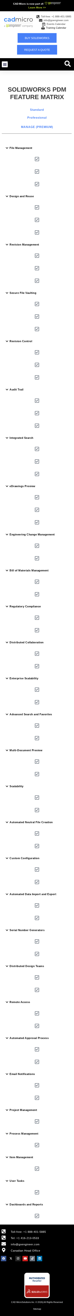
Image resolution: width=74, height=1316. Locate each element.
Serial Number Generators (27, 930)
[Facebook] (3, 1258)
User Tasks (17, 1180)
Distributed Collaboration (27, 642)
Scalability (17, 786)
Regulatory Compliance (25, 606)
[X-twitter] (10, 1258)
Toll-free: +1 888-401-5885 (28, 1231)
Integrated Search (21, 437)
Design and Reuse (22, 196)
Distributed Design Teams (27, 966)
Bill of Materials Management (29, 570)
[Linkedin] (39, 1258)
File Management (21, 147)
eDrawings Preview (22, 486)
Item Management (21, 1157)
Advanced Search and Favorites (31, 714)
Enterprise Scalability (24, 678)
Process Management (24, 1133)
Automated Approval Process (29, 1038)
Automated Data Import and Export (33, 894)
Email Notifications (22, 1073)
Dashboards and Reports (26, 1204)
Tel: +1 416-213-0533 (25, 1238)
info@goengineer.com (25, 1244)
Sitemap (37, 1309)
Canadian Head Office (25, 1250)
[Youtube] (25, 1258)
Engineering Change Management (32, 534)
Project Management (23, 1109)
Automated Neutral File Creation (31, 822)
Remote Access (20, 1002)
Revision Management (24, 244)
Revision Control (21, 341)
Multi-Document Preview (26, 750)
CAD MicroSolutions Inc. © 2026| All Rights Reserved (37, 1302)
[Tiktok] (32, 1258)
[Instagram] (18, 1258)
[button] (5, 64)
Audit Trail (17, 389)
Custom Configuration (24, 858)
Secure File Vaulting (23, 292)
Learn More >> (37, 7)
